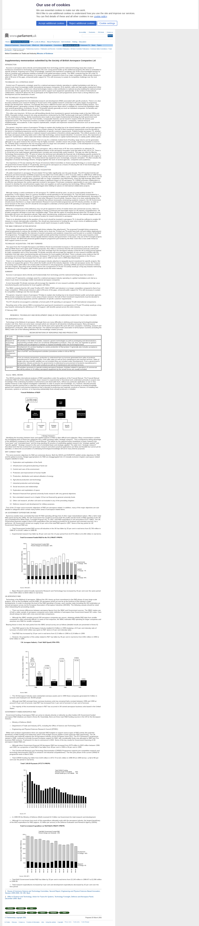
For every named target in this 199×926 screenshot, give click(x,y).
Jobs (42, 922)
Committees (58, 45)
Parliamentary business (20, 42)
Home (7, 42)
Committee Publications (62, 49)
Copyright (60, 922)
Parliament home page (18, 49)
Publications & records (71, 45)
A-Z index (7, 922)
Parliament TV (85, 45)
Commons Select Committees (99, 49)
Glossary (14, 922)
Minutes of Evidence (45, 53)
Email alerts (92, 32)
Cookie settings (107, 23)
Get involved (65, 42)
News (93, 45)
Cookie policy (76, 922)
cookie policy (100, 16)
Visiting (74, 42)
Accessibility (82, 32)
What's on (35, 45)
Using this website (51, 922)
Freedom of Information (33, 922)
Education (82, 42)
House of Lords (25, 45)
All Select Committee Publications (80, 49)
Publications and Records (48, 49)
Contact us (110, 32)
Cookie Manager (85, 922)
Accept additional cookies (51, 23)
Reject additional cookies (81, 23)
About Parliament (53, 42)
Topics (99, 45)
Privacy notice (68, 922)
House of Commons (12, 45)
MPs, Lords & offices (37, 42)
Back (28, 893)
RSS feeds (101, 32)
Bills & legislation (46, 45)
